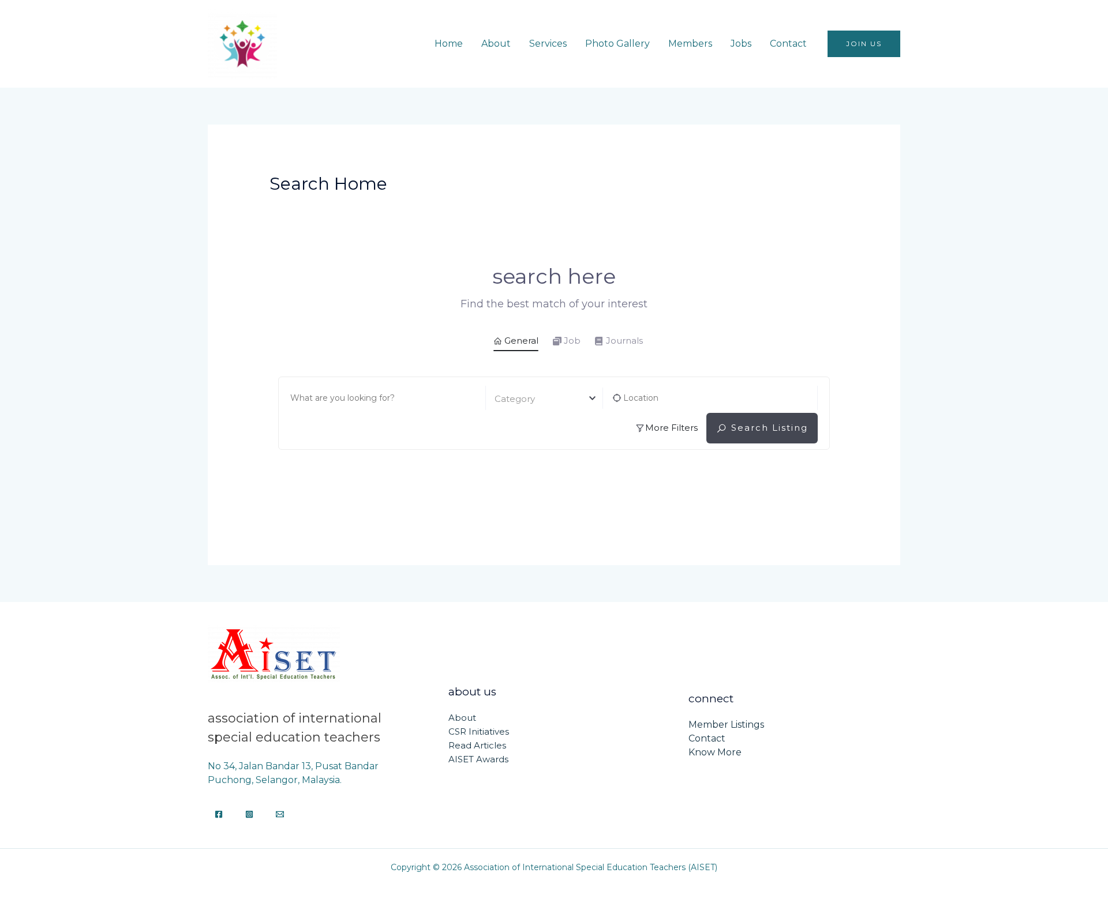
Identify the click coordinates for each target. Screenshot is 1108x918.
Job (572, 340)
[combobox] (544, 398)
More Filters (671, 427)
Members (690, 43)
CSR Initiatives (478, 731)
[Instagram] (249, 814)
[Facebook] (219, 814)
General (521, 340)
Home (449, 43)
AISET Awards (478, 759)
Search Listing (769, 427)
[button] (864, 44)
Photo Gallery (617, 43)
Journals (624, 340)
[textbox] (544, 399)
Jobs (741, 43)
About (496, 43)
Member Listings (726, 724)
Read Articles (477, 745)
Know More (715, 752)
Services (548, 43)
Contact (788, 43)
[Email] (280, 814)
